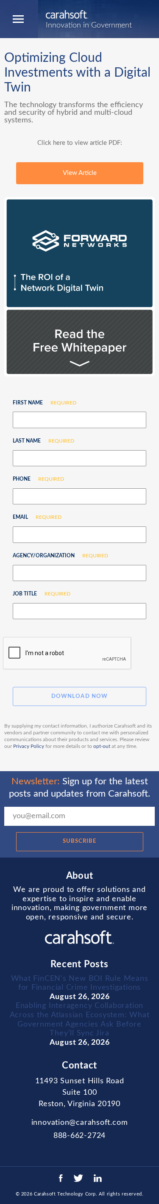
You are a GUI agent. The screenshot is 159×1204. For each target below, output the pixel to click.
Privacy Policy (28, 746)
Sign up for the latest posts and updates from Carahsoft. (79, 787)
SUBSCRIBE (79, 841)
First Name (41, 402)
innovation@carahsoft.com (79, 1123)
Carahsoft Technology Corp (65, 1194)
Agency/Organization (57, 555)
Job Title (38, 593)
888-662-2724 (79, 1136)
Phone (35, 479)
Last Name (40, 440)
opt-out (101, 746)
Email (34, 517)
